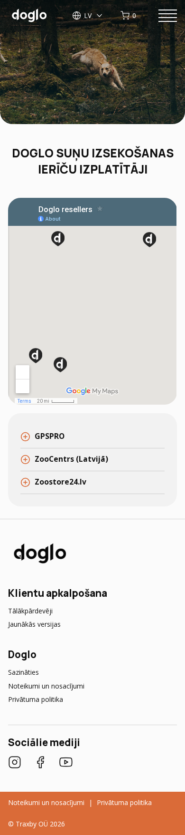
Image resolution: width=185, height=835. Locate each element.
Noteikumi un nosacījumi (46, 685)
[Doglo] (39, 562)
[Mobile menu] (167, 16)
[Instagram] (14, 763)
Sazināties (23, 672)
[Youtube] (66, 763)
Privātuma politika (35, 699)
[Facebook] (40, 763)
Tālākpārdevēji (30, 610)
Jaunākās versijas (34, 624)
